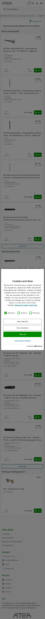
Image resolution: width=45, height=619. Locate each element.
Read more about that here (26, 305)
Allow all (22, 334)
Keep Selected (22, 321)
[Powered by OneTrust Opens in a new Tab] (35, 346)
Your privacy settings (22, 341)
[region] (22, 309)
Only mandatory (22, 328)
